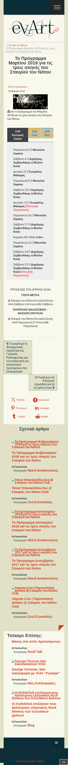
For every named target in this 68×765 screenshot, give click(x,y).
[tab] (17, 135)
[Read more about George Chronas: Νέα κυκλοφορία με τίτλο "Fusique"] (36, 662)
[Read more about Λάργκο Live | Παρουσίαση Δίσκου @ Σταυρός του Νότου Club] (36, 590)
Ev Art (13, 45)
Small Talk (35, 652)
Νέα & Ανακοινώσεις (18, 86)
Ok (63, 762)
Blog (31, 725)
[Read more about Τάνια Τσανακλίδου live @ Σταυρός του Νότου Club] (36, 481)
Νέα (22, 45)
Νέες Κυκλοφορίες (41, 683)
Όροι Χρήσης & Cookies (30, 761)
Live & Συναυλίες (40, 502)
